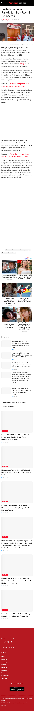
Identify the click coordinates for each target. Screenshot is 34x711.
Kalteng (21, 64)
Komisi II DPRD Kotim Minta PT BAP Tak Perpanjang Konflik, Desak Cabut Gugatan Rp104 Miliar (21, 344)
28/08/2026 (15, 396)
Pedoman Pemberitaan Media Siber (19, 703)
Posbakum (11, 253)
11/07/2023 (15, 20)
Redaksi (3, 703)
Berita (5, 431)
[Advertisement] (17, 122)
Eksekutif (4, 667)
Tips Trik (4, 678)
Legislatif (4, 670)
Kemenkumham (10, 250)
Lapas (4, 253)
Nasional (4, 665)
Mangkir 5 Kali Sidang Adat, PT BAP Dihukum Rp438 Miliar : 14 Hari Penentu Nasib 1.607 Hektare (21, 391)
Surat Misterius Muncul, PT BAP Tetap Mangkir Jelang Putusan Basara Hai (15, 615)
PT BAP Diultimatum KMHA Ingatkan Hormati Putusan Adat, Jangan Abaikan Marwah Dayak (22, 365)
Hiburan (4, 673)
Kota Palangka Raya (23, 250)
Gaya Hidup (5, 675)
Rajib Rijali (6, 20)
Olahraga (4, 662)
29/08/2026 (15, 369)
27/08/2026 (5, 619)
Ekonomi (4, 659)
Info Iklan (3, 705)
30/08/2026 (15, 349)
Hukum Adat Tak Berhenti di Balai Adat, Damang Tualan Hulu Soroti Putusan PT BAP (22, 355)
